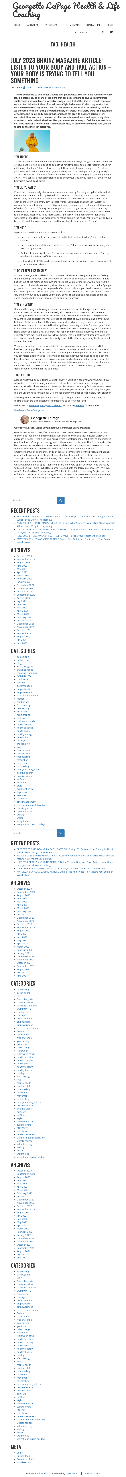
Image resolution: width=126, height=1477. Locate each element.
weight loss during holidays (31, 824)
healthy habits (24, 737)
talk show (22, 798)
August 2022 (23, 597)
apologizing (23, 656)
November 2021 (25, 626)
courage (21, 682)
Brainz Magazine (25, 666)
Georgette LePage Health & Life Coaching (66, 10)
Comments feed (25, 1459)
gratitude (22, 711)
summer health (25, 788)
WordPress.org (25, 1462)
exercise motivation (27, 695)
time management (26, 801)
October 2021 (24, 630)
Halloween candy (26, 721)
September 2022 (26, 594)
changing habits (25, 669)
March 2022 (23, 613)
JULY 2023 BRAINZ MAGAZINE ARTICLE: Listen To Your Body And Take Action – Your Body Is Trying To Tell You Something (61, 70)
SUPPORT (22, 795)
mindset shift (24, 753)
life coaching (23, 743)
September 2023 (26, 559)
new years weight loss (29, 769)
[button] (63, 141)
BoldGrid (41, 1473)
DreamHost (72, 1473)
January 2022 (24, 620)
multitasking (23, 766)
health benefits (25, 724)
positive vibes (24, 775)
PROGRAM (51, 24)
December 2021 (25, 623)
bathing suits (23, 660)
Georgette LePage (56, 87)
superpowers (24, 792)
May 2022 (22, 607)
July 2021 (22, 639)
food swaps (23, 701)
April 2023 (22, 572)
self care (21, 779)
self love (21, 782)
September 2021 (26, 633)
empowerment (25, 692)
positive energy (25, 772)
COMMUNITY (24, 676)
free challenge (24, 705)
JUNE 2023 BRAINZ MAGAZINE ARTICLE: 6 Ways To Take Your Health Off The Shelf (61, 535)
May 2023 (22, 568)
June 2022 (22, 604)
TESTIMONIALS (71, 24)
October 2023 (24, 556)
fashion (20, 698)
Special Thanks (92, 1473)
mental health (24, 750)
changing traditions (27, 672)
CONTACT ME (93, 24)
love (19, 746)
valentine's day (25, 811)
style (19, 785)
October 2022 (24, 591)
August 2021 (23, 636)
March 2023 (23, 575)
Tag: (63, 44)
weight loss (23, 821)
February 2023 (25, 578)
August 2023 (23, 562)
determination (24, 685)
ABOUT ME (33, 24)
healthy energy (25, 734)
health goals (23, 730)
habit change (23, 714)
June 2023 (22, 565)
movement (22, 763)
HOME (17, 24)
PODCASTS (81, 32)
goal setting (23, 708)
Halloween (22, 717)
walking (21, 814)
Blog (110, 24)
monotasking (23, 756)
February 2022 (25, 617)
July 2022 (22, 601)
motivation (22, 759)
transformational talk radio (31, 804)
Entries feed (23, 1455)
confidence (22, 679)
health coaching (25, 727)
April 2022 (22, 610)
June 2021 (22, 642)
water (20, 817)
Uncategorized (25, 808)
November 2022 (25, 588)
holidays (21, 740)
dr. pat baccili (24, 688)
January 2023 (24, 581)
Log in (20, 1452)
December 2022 (25, 585)
